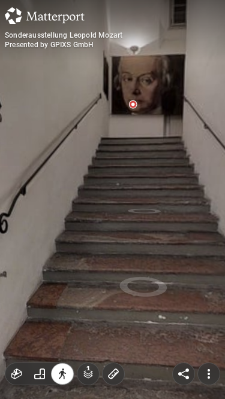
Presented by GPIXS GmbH (49, 45)
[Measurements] (113, 374)
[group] (39, 374)
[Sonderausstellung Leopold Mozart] (112, 199)
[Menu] (208, 374)
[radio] (16, 374)
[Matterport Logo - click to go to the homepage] (44, 15)
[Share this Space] (183, 374)
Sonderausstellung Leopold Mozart (63, 35)
